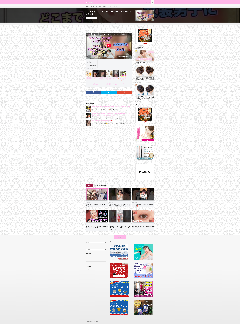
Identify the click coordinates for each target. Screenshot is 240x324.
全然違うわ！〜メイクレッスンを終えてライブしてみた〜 (97, 205)
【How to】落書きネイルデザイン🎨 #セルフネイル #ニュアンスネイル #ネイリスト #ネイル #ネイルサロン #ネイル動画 (116, 81)
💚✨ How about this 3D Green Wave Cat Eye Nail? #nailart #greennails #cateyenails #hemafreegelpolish (95, 81)
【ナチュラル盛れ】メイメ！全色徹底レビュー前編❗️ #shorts (143, 205)
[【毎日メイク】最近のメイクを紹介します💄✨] (88, 123)
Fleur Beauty (96, 321)
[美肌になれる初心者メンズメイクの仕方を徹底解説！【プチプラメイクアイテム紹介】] (88, 109)
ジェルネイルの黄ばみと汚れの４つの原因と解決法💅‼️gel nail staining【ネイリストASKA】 (123, 80)
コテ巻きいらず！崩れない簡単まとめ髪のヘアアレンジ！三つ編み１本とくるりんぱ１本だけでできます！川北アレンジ (109, 81)
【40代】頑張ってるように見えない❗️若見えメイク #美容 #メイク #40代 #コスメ (119, 205)
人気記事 (109, 6)
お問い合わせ (115, 6)
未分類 (88, 269)
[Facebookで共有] (93, 92)
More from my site (92, 65)
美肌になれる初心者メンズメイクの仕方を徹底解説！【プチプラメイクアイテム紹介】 (111, 106)
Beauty (104, 6)
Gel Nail (92, 6)
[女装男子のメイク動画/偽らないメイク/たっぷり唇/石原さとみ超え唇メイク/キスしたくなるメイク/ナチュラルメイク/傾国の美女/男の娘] (88, 115)
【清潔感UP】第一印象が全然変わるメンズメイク (102, 78)
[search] (105, 242)
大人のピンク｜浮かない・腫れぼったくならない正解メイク (143, 226)
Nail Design (89, 266)
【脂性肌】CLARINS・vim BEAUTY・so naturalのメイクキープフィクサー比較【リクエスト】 (119, 227)
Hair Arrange (98, 6)
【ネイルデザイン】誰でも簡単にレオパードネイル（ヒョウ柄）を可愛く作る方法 (89, 79)
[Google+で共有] (124, 92)
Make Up (87, 6)
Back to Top (120, 237)
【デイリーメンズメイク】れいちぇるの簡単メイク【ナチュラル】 (97, 226)
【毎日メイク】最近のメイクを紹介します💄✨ (102, 120)
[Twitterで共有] (109, 92)
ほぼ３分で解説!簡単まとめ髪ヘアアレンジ (143, 62)
